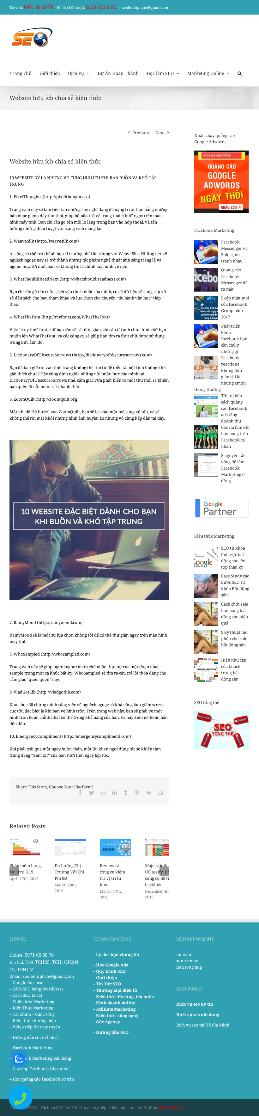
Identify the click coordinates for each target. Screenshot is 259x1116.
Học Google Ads (112, 965)
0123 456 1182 (101, 7)
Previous (141, 132)
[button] (240, 72)
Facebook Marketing (32, 1048)
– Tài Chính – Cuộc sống (32, 1014)
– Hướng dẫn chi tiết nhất (33, 1037)
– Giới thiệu (105, 977)
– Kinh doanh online (114, 1003)
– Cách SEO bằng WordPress (36, 989)
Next (160, 132)
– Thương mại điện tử (115, 990)
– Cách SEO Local (25, 995)
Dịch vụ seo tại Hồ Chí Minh (202, 1025)
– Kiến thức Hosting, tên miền (123, 996)
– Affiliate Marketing (114, 1009)
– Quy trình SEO (109, 971)
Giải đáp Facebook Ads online (41, 1068)
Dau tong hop (189, 967)
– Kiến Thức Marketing (31, 1008)
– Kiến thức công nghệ (115, 1015)
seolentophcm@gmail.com (145, 7)
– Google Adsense (26, 982)
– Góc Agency (106, 1022)
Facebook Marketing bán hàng (42, 1058)
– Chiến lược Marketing (31, 1001)
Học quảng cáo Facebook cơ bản (43, 1079)
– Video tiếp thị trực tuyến (34, 1027)
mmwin (183, 954)
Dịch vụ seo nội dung (197, 1014)
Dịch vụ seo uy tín (194, 1004)
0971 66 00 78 (38, 7)
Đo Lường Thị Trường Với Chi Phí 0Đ (69, 872)
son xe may (187, 961)
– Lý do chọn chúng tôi (116, 954)
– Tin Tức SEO (107, 984)
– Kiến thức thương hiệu (32, 1020)
